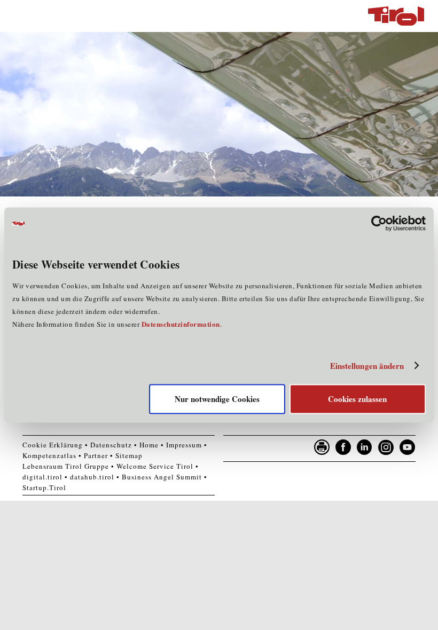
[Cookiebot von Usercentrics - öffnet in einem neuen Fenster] (379, 223)
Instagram (386, 447)
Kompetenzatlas (49, 455)
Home (149, 445)
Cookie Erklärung (52, 445)
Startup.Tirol (44, 487)
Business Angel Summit (162, 477)
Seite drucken (322, 447)
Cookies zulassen (357, 399)
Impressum (184, 445)
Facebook (343, 447)
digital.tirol (42, 477)
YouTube (408, 447)
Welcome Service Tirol (154, 466)
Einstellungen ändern (367, 366)
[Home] (396, 16)
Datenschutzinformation (181, 324)
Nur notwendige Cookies (217, 399)
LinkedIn (365, 447)
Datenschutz (111, 445)
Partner (96, 455)
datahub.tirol (92, 477)
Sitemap (129, 455)
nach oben (420, 619)
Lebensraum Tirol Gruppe (65, 466)
